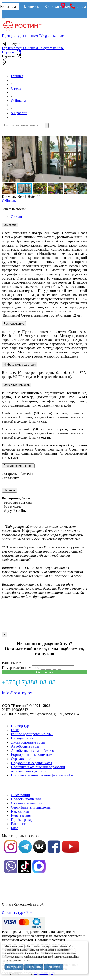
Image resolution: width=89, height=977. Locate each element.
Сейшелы (18, 101)
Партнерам (30, 6)
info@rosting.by (17, 692)
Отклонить (34, 967)
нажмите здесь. (21, 960)
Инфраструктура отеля (20, 364)
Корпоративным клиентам (31, 755)
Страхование (21, 759)
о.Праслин (19, 113)
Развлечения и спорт (18, 465)
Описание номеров (17, 385)
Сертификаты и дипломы (31, 807)
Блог (14, 828)
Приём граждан (23, 820)
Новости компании (26, 799)
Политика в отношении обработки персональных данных (38, 769)
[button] (83, 139)
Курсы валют (21, 815)
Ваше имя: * (11, 663)
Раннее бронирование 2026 (32, 734)
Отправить (44, 672)
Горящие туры (22, 738)
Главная (17, 76)
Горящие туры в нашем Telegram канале (33, 36)
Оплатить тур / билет (18, 913)
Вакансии (18, 824)
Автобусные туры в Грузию (32, 750)
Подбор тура (21, 726)
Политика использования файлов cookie (42, 775)
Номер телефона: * (16, 668)
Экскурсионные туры (28, 742)
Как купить (20, 811)
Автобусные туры (25, 746)
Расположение (14, 323)
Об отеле (10, 225)
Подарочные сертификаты (31, 763)
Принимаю (53, 967)
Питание (9, 490)
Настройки (14, 967)
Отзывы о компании (27, 803)
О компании (20, 795)
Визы (15, 730)
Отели (16, 88)
